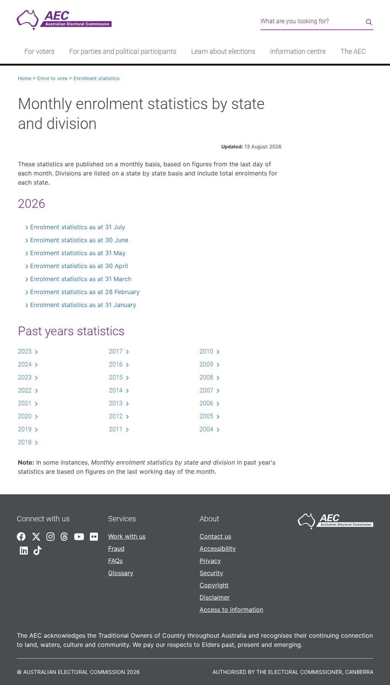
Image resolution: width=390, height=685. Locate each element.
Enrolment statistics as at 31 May (78, 253)
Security (211, 573)
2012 (116, 416)
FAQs (115, 560)
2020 (25, 416)
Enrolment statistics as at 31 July (77, 227)
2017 (116, 351)
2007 (206, 390)
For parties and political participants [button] (122, 51)
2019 (25, 429)
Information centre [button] (298, 51)
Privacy (210, 560)
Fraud (116, 548)
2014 (116, 390)
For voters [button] (39, 51)
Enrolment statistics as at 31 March (80, 279)
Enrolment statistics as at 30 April (79, 266)
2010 (206, 351)
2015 (116, 377)
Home (24, 78)
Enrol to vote (52, 78)
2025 (25, 351)
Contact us (215, 536)
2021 (25, 403)
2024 (25, 364)
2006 (206, 403)
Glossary (120, 573)
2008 (206, 377)
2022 (25, 390)
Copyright (214, 585)
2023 (25, 377)
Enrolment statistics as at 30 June (79, 240)
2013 (116, 403)
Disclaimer (215, 597)
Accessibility (218, 548)
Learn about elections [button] (223, 51)
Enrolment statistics (97, 78)
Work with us (126, 536)
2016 (116, 364)
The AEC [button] (353, 51)
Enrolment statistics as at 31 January (83, 305)
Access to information (231, 609)
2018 (25, 442)
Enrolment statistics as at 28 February (85, 292)
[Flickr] (94, 536)
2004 (206, 429)
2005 (206, 416)
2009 (206, 364)
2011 (116, 429)
